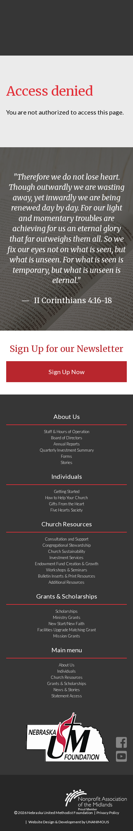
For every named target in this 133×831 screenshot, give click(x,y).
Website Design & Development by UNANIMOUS (68, 822)
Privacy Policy (108, 812)
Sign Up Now (66, 371)
